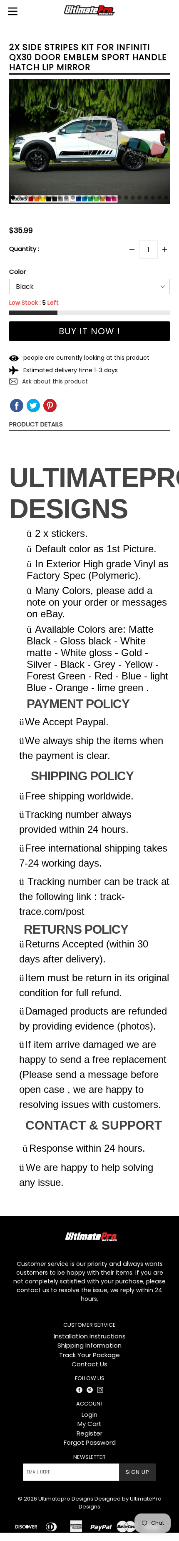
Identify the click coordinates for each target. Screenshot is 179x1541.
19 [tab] (133, 197)
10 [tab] (73, 197)
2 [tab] (19, 197)
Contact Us (89, 1364)
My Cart (89, 1423)
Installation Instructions (90, 1336)
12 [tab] (86, 197)
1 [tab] (13, 197)
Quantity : (24, 248)
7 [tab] (53, 197)
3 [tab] (26, 197)
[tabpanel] (89, 144)
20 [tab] (139, 197)
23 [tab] (159, 197)
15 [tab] (106, 197)
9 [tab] (66, 197)
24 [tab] (166, 197)
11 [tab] (79, 197)
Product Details (36, 424)
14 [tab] (99, 197)
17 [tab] (119, 197)
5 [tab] (39, 197)
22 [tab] (153, 197)
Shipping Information (89, 1345)
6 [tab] (46, 197)
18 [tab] (126, 197)
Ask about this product (54, 381)
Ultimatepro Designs (65, 1499)
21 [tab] (146, 197)
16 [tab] (113, 197)
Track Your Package (89, 1355)
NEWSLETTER (89, 1457)
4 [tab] (33, 197)
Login (89, 1414)
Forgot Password (90, 1442)
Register (89, 1433)
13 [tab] (93, 197)
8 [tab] (59, 197)
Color (17, 271)
